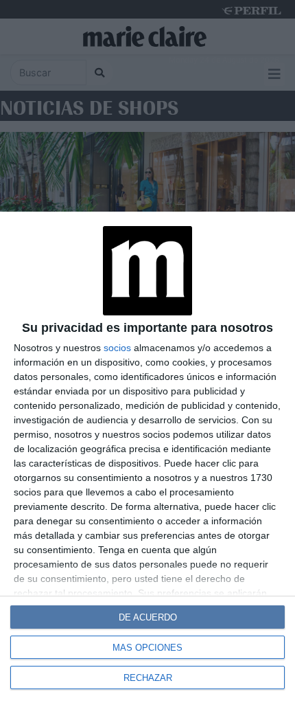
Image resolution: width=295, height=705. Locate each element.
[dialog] (147, 458)
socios (117, 347)
